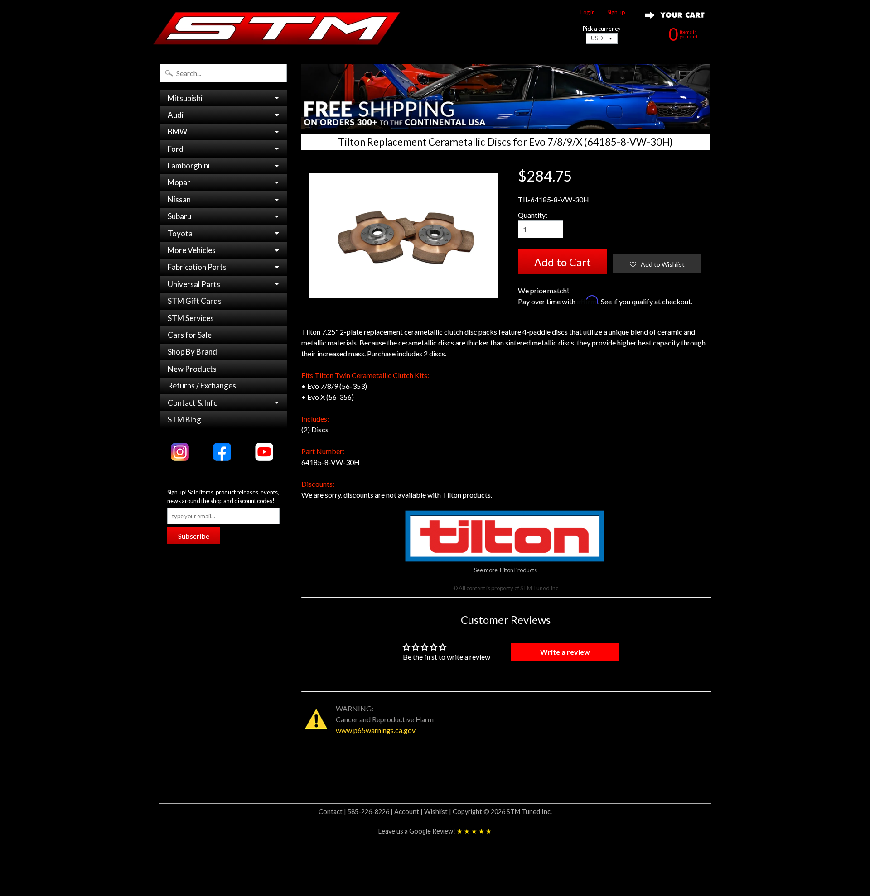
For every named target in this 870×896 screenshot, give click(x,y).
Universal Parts (194, 284)
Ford (176, 148)
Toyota (180, 233)
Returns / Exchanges (202, 385)
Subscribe (193, 536)
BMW (177, 131)
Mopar (179, 182)
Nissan (179, 199)
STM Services (191, 318)
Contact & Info (193, 402)
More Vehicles (192, 250)
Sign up (616, 12)
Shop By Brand (192, 351)
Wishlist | (438, 811)
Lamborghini (189, 165)
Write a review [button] (565, 651)
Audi (176, 115)
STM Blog (184, 419)
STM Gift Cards (195, 301)
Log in (587, 12)
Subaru (179, 216)
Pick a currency (602, 28)
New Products (192, 369)
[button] (657, 263)
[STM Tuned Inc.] (276, 28)
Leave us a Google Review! (435, 831)
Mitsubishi (185, 98)
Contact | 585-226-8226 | (356, 811)
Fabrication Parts (197, 267)
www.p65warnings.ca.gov (376, 730)
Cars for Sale (190, 335)
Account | (409, 811)
